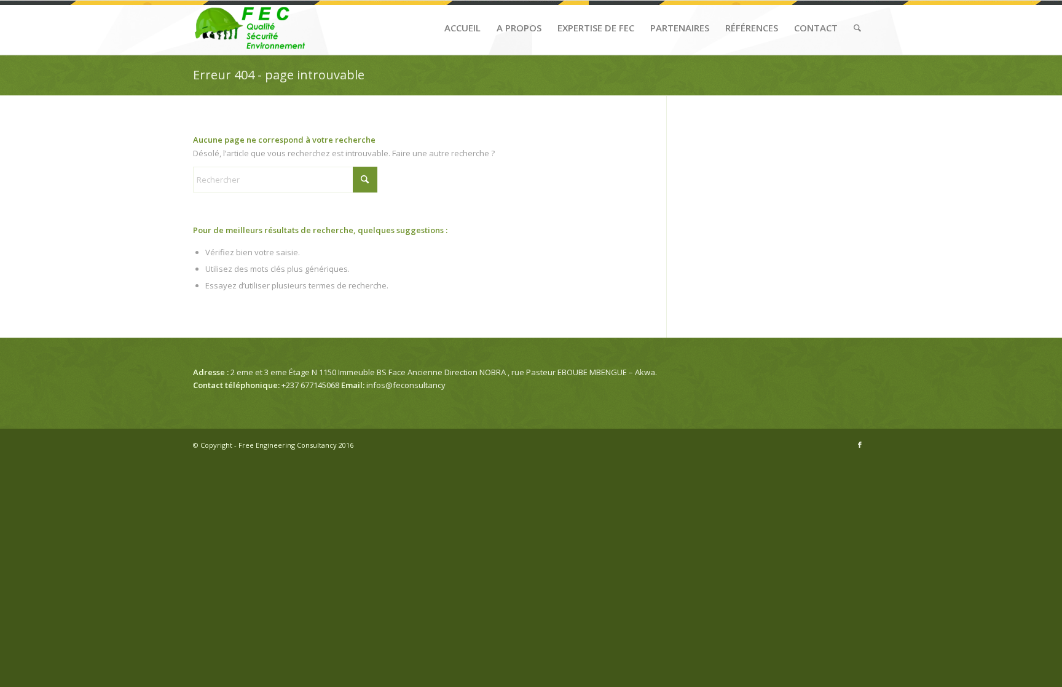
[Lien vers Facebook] (860, 444)
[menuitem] (462, 28)
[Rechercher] (857, 28)
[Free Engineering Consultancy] (251, 28)
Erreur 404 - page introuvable (278, 74)
